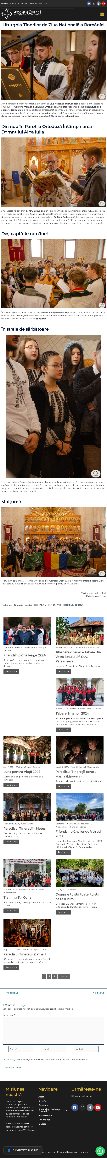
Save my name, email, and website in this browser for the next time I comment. (47, 1059)
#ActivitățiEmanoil (27, 647)
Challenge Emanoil (79, 827)
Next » (64, 976)
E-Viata (42, 1124)
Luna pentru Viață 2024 (21, 772)
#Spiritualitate (93, 767)
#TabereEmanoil (91, 647)
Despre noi (44, 1119)
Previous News (9, 993)
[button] (102, 13)
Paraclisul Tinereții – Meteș (24, 828)
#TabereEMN (45, 1115)
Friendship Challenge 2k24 (24, 655)
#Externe (78, 647)
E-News (42, 1101)
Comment (9, 1015)
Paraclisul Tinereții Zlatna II (24, 954)
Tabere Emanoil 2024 (72, 713)
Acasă (41, 1096)
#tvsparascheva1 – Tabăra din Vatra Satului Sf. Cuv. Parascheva (78, 656)
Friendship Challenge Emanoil (49, 1110)
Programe (43, 1105)
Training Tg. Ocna (17, 897)
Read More (11, 671)
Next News (100, 993)
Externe (36, 767)
